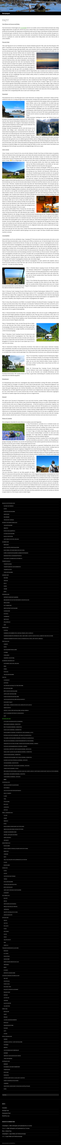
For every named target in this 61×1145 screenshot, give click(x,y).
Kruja (5, 583)
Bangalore (6, 1011)
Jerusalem (6, 840)
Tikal (5, 798)
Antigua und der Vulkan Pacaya (11, 785)
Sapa (5, 942)
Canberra (6, 1083)
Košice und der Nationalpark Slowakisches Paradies (16, 552)
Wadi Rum (6, 820)
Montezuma (7, 981)
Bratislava (6, 544)
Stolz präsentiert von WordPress (8, 1143)
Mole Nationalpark (8, 881)
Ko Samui (6, 970)
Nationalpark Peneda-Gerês (10, 649)
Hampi (5, 1014)
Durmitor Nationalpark (9, 511)
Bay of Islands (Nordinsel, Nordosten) (13, 727)
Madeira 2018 (5, 627)
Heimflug (6, 945)
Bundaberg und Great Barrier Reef (12, 1066)
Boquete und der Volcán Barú (11, 989)
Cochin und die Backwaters (10, 1019)
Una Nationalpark (8, 525)
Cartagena (6, 909)
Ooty (5, 1030)
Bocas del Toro (7, 986)
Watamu (6, 1047)
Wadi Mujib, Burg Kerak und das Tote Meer (13, 829)
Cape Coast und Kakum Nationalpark (12, 890)
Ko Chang (6, 953)
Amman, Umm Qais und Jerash (10, 834)
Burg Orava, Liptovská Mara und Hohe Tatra (14, 550)
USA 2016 (4, 677)
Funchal (6, 630)
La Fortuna (6, 997)
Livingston (6, 807)
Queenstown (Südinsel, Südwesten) (12, 754)
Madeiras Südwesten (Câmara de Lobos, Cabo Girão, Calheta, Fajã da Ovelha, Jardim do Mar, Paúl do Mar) (28, 635)
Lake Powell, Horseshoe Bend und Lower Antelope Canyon (18, 704)
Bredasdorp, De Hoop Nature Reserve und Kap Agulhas (16, 599)
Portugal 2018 (5, 641)
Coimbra (6, 652)
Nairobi (5, 1039)
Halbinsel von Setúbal (9, 657)
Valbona (6, 580)
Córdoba (6, 854)
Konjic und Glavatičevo (9, 530)
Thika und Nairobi (8, 1058)
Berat (5, 591)
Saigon (5, 920)
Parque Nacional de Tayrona (10, 906)
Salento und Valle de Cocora (11, 912)
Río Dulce (6, 804)
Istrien (5, 669)
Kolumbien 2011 (6, 895)
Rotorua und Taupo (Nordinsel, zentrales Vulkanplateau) (17, 735)
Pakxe (5, 967)
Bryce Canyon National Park (10, 691)
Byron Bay (6, 1072)
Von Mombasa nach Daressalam (11, 1050)
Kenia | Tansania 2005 (7, 1036)
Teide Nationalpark (8, 572)
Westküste (6, 619)
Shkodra (6, 577)
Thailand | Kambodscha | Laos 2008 (10, 948)
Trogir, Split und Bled (9, 519)
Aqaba (5, 818)
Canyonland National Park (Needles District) (14, 699)
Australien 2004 (6, 1061)
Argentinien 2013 (6, 843)
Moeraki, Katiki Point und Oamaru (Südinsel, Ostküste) (16, 765)
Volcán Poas (7, 1006)
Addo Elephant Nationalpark (11, 608)
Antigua (6, 809)
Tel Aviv (5, 815)
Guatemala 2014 (6, 782)
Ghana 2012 (5, 867)
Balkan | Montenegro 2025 (8, 503)
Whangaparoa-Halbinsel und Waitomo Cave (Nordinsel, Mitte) (18, 732)
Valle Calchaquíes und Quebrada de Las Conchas (15, 859)
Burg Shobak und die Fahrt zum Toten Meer (14, 826)
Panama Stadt (7, 992)
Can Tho (6, 923)
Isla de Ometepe (7, 1003)
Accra (5, 870)
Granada (6, 1000)
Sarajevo (6, 528)
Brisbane (6, 1064)
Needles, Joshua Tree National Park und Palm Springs (16, 710)
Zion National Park (8, 688)
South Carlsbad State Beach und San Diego (14, 713)
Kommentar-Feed (6, 1113)
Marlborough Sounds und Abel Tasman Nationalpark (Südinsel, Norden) (21, 743)
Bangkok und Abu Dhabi (9, 972)
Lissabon (6, 644)
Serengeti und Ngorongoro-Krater (12, 1055)
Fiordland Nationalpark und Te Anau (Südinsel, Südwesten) (18, 757)
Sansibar (6, 1053)
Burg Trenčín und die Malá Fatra (11, 547)
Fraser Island (7, 1069)
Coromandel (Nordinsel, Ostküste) (12, 776)
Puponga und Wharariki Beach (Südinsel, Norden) (15, 746)
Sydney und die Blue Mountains (11, 1080)
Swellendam (7, 602)
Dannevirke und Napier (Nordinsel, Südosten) (14, 774)
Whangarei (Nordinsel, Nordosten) (12, 724)
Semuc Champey (7, 793)
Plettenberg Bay (8, 605)
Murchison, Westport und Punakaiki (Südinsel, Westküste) (17, 749)
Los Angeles (6, 680)
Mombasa (6, 1044)
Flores (5, 796)
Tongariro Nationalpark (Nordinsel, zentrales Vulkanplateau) (19, 738)
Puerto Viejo (7, 983)
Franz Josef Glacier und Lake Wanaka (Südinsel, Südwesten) (18, 751)
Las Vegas (6, 682)
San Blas (6, 995)
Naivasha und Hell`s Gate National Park (13, 1041)
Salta (5, 856)
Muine (5, 928)
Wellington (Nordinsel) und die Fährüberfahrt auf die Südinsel (19, 740)
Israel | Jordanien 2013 (7, 812)
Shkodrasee (6, 517)
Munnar (6, 1028)
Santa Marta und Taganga (10, 903)
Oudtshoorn (7, 611)
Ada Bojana (6, 514)
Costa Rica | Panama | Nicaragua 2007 (10, 975)
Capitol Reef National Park (10, 693)
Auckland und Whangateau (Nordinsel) (13, 721)
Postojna (6, 671)
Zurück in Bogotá (8, 914)
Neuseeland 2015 (6, 718)
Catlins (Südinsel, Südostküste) (11, 762)
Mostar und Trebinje (8, 506)
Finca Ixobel (7, 801)
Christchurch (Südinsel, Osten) (11, 768)
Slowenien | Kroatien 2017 (8, 660)
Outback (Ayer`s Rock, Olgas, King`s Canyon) (14, 1077)
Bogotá (5, 898)
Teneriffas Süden (8, 564)
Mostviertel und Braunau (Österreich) (13, 558)
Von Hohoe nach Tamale (9, 876)
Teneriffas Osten (8, 569)
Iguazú (5, 862)
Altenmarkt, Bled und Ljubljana (11, 663)
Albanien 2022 (5, 575)
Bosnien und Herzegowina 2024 (9, 522)
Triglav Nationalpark (9, 674)
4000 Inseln (6, 964)
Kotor (5, 508)
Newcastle (6, 1075)
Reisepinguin (6, 13)
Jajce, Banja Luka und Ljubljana (11, 539)
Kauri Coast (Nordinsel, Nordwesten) (12, 729)
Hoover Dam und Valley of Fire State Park (13, 685)
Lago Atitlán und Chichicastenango (12, 790)
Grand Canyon (7, 707)
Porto (5, 646)
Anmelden (4, 1107)
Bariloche (6, 851)
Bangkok (6, 950)
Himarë (5, 588)
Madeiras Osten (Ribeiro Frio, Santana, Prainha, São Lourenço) (18, 633)
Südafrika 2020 (5, 594)
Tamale (5, 878)
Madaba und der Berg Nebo (10, 832)
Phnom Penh (7, 956)
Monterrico (7, 787)
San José (6, 978)
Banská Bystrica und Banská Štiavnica (13, 555)
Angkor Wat (7, 959)
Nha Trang (6, 931)
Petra (5, 823)
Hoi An (5, 934)
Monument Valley (8, 702)
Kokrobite (6, 892)
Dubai (5, 1088)
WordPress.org (5, 1115)
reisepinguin (5, 1125)
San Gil (5, 901)
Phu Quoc (6, 925)
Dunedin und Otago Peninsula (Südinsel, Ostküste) (16, 760)
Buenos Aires (7, 845)
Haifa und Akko (7, 837)
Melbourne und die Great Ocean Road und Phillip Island (17, 1086)
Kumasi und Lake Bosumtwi (10, 884)
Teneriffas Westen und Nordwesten (12, 566)
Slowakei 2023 (5, 541)
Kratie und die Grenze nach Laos (11, 961)
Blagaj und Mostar (8, 536)
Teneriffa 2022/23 (6, 561)
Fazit (5, 624)
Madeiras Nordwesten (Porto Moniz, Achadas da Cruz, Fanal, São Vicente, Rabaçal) (23, 638)
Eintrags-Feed (5, 1110)
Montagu (6, 613)
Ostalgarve (6, 655)
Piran (5, 666)
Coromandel (23, 27)
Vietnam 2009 (5, 917)
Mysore (5, 1033)
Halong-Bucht (7, 939)
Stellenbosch (7, 622)
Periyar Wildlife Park (8, 1025)
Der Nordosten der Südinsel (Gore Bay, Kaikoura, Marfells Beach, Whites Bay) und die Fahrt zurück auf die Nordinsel (31, 771)
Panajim (5, 1017)
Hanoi (5, 937)
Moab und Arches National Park (11, 696)
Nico (3, 1131)
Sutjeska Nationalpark (9, 533)
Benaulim (6, 1022)
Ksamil (5, 586)
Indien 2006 (4, 1008)
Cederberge (6, 616)
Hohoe (5, 873)
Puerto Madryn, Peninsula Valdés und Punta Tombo (16, 848)
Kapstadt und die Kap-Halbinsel (11, 597)
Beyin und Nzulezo (8, 887)
